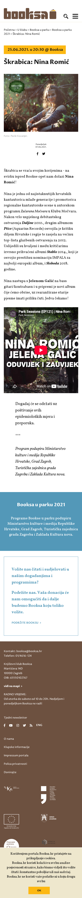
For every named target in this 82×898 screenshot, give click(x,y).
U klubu (22, 30)
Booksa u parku (39, 30)
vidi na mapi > (13, 686)
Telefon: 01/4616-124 (18, 656)
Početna (9, 30)
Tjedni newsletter (15, 717)
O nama (9, 739)
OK (39, 890)
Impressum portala (16, 755)
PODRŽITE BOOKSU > (26, 623)
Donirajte (10, 772)
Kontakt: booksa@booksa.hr (23, 651)
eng (39, 725)
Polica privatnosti (15, 764)
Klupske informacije (17, 747)
